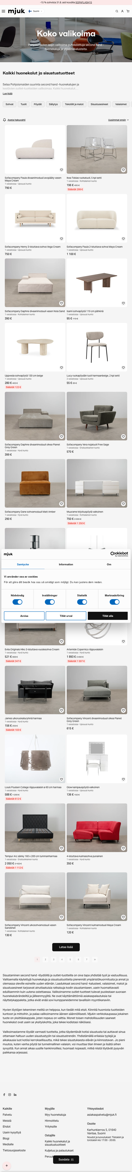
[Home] (16, 11)
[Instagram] (9, 1094)
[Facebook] (4, 1094)
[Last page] (95, 959)
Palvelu (7, 1114)
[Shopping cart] (128, 11)
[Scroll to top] (6, 1165)
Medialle (8, 1144)
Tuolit (24, 104)
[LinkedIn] (15, 1094)
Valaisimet (121, 104)
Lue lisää (7, 93)
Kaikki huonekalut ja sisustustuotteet (57, 1143)
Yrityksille (51, 1126)
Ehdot (6, 1126)
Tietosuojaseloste (14, 1150)
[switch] (50, 602)
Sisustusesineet (99, 104)
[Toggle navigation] (3, 11)
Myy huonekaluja (55, 1114)
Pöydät (38, 104)
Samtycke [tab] (23, 564)
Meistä (7, 1120)
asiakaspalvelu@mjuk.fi (102, 1114)
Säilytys (53, 104)
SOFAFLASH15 (83, 2)
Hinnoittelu (52, 1120)
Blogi (6, 1138)
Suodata (64, 1159)
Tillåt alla (107, 616)
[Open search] (117, 11)
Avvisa (24, 616)
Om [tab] (109, 564)
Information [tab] (66, 564)
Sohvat (9, 104)
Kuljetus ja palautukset (59, 1150)
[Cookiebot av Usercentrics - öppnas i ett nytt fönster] (113, 554)
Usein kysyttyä (12, 1132)
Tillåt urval (66, 616)
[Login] (122, 11)
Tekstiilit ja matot (74, 104)
